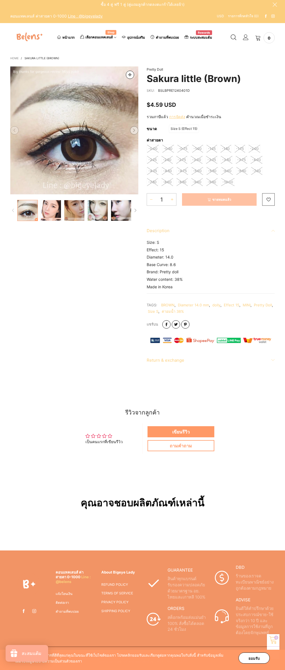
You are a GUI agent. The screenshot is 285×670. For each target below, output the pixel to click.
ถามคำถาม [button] (181, 445)
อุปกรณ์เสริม (136, 37)
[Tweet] (176, 324)
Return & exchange (165, 360)
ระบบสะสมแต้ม (201, 36)
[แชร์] (166, 324)
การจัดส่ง (177, 116)
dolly (216, 305)
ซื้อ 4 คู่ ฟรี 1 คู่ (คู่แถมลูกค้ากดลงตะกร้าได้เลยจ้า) (143, 4)
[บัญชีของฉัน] (246, 37)
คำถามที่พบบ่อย (167, 37)
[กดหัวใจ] (268, 199)
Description (158, 230)
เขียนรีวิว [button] (181, 432)
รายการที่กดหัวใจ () (243, 16)
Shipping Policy (115, 611)
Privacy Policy (115, 602)
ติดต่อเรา (62, 602)
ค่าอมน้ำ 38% (173, 311)
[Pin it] (185, 324)
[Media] (130, 75)
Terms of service (117, 593)
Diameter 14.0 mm (193, 305)
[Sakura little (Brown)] (74, 130)
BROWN (168, 305)
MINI (246, 305)
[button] (14, 130)
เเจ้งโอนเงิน (64, 594)
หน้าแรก (68, 37)
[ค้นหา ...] (233, 37)
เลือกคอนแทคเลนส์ (99, 36)
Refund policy (114, 584)
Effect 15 (231, 305)
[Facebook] (265, 16)
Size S (153, 311)
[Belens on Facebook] (23, 611)
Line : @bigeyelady (85, 16)
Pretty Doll (155, 69)
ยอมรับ (254, 658)
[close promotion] (275, 4)
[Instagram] (273, 16)
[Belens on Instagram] (34, 611)
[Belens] (29, 36)
